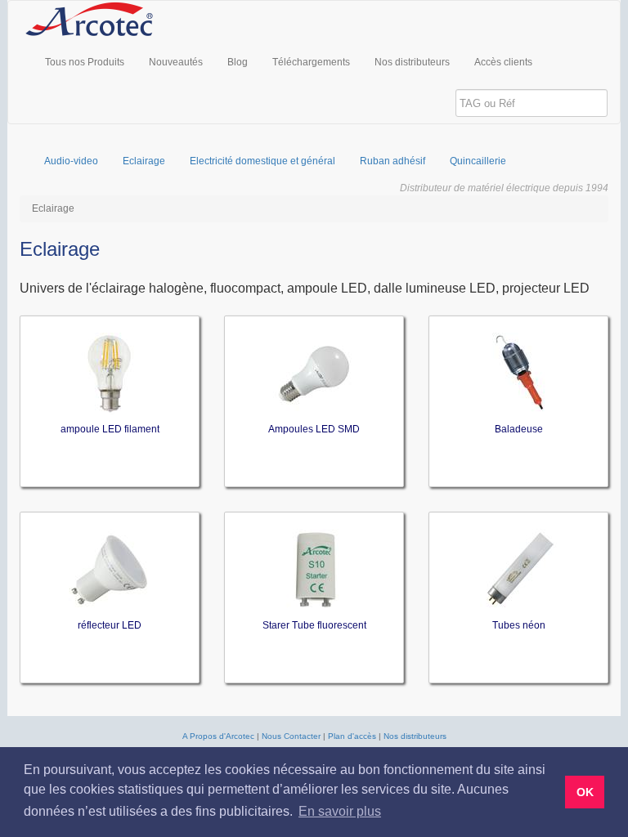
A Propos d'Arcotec (218, 736)
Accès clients (503, 62)
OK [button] (585, 792)
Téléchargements (311, 62)
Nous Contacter (291, 736)
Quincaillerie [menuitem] (478, 161)
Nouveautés (176, 62)
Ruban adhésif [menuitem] (392, 161)
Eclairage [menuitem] (144, 161)
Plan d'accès (352, 736)
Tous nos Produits (84, 62)
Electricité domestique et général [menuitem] (262, 161)
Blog (237, 62)
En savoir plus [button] (339, 811)
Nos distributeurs (412, 62)
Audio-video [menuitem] (71, 161)
